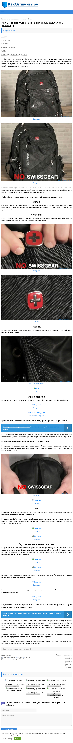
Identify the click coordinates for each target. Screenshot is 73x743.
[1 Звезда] (4, 657)
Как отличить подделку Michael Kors (15, 685)
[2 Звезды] (12, 657)
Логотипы (5, 40)
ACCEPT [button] (17, 738)
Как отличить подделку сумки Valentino (35, 693)
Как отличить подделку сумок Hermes (35, 685)
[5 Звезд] (4, 659)
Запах (4, 37)
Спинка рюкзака (8, 47)
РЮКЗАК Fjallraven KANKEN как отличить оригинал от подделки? (56, 695)
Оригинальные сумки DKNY (14, 690)
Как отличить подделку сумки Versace (56, 685)
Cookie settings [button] (8, 739)
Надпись (5, 44)
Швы (4, 51)
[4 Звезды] (26, 657)
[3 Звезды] (19, 657)
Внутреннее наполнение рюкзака (14, 54)
